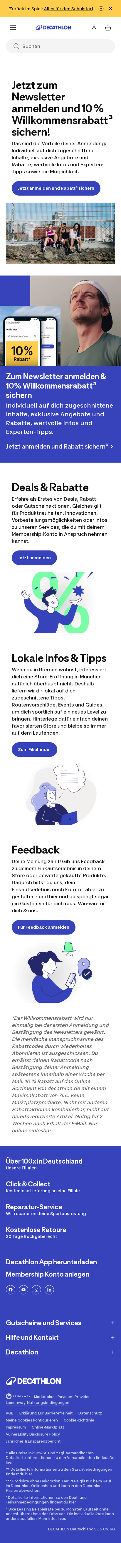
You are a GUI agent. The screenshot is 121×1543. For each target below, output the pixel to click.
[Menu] (13, 27)
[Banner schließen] (110, 8)
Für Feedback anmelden (43, 927)
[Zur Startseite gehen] (53, 27)
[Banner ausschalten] (101, 8)
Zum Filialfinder (34, 749)
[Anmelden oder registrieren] (94, 27)
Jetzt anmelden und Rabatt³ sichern (56, 188)
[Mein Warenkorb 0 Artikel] (108, 27)
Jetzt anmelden (34, 557)
